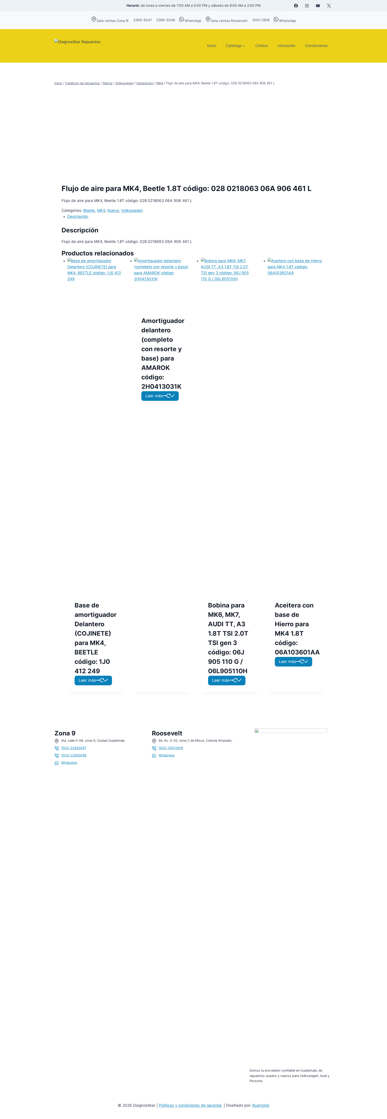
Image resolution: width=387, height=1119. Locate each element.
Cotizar (261, 45)
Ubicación (286, 45)
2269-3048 (165, 20)
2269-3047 (142, 20)
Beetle (89, 210)
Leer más (87, 680)
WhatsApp (193, 21)
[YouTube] (318, 5)
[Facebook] (296, 5)
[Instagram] (307, 5)
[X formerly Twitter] (329, 5)
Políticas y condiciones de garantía (191, 1105)
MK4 (101, 210)
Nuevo (113, 210)
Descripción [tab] (77, 216)
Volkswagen (132, 210)
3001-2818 (260, 20)
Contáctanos (316, 45)
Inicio (211, 45)
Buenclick (260, 1105)
